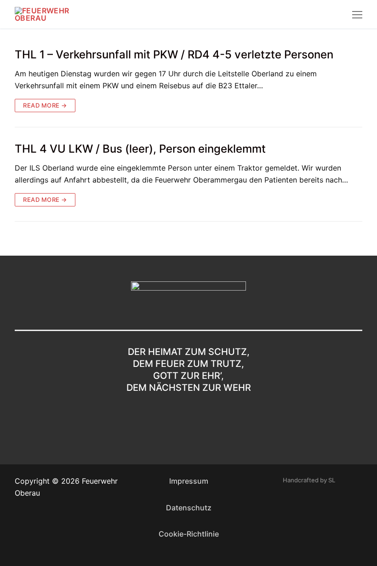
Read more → (45, 105)
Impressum (188, 481)
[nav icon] (357, 14)
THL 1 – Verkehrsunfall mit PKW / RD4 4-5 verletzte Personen (174, 54)
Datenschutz (188, 507)
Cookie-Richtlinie (189, 533)
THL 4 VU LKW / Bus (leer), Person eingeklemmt (140, 148)
